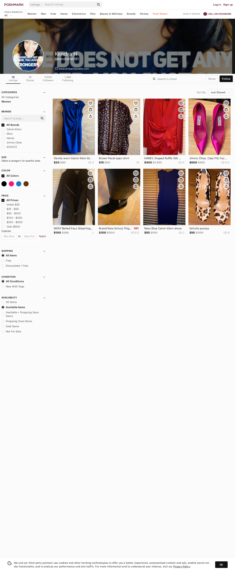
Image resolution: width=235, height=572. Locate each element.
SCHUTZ (11, 147)
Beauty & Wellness (111, 13)
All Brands (12, 125)
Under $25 (13, 204)
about (212, 78)
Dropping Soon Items (19, 321)
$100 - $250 (14, 217)
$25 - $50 (13, 209)
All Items (11, 255)
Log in (217, 4)
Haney (10, 138)
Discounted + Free (17, 265)
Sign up (228, 4)
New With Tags (15, 286)
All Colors (12, 175)
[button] (37, 4)
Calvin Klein (13, 129)
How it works (191, 13)
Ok (221, 564)
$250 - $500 (15, 222)
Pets (92, 13)
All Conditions (15, 281)
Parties (144, 13)
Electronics (79, 13)
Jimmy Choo (14, 142)
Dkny (9, 133)
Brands (131, 13)
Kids (53, 13)
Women (32, 13)
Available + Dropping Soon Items (22, 314)
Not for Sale (13, 331)
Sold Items (12, 326)
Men (43, 13)
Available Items (15, 307)
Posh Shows (160, 13)
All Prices (12, 200)
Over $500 (13, 226)
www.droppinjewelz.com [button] (74, 68)
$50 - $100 (14, 213)
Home (64, 13)
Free (8, 260)
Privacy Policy (181, 566)
